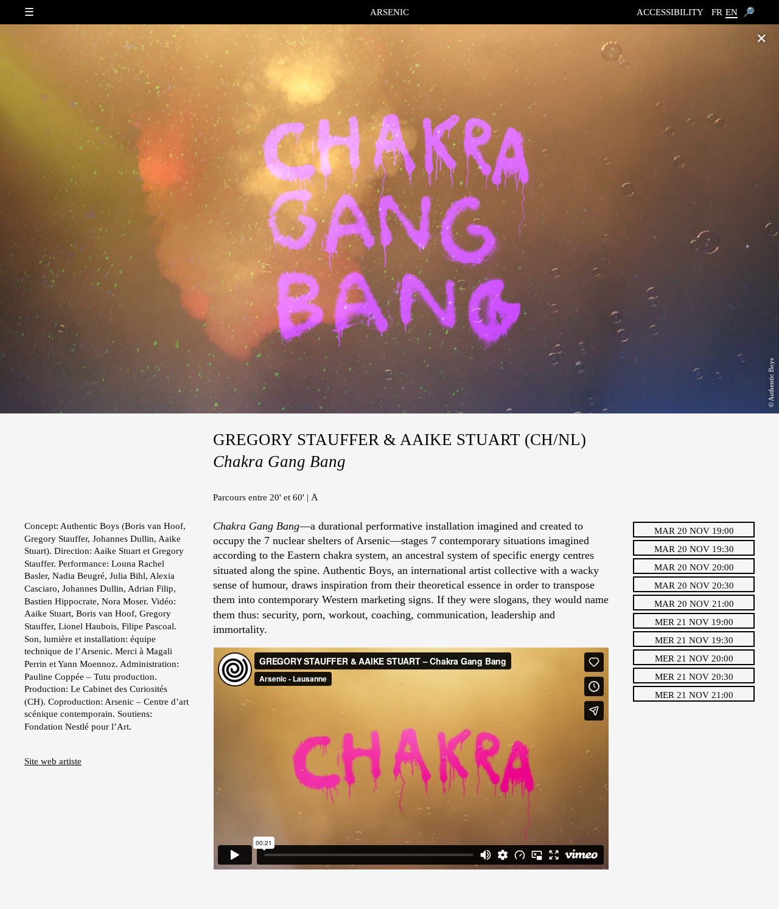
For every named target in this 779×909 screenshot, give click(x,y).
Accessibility (670, 12)
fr (716, 12)
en (731, 12)
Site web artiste (53, 761)
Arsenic (389, 12)
